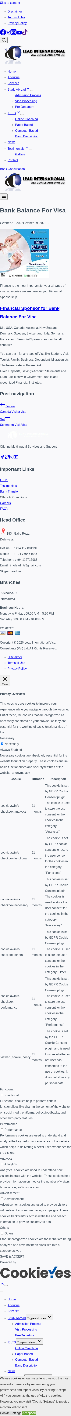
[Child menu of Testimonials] (30, 149)
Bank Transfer (9, 491)
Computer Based (26, 130)
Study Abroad (17, 1318)
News (11, 142)
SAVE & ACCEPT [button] (12, 1256)
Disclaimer (15, 11)
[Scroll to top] (2, 1285)
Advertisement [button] (9, 1193)
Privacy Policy (17, 23)
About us (14, 77)
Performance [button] (8, 1124)
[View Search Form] (4, 40)
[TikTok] (25, 34)
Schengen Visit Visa (13, 422)
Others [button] (4, 1227)
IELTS (4, 480)
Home (12, 71)
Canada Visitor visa (13, 409)
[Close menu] (1, 1291)
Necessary (12, 744)
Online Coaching (26, 119)
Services (13, 83)
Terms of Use (16, 17)
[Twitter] (8, 34)
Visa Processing (26, 101)
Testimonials (8, 485)
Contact (13, 160)
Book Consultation (12, 169)
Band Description (26, 136)
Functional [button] (7, 1089)
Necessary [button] (7, 738)
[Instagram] (13, 34)
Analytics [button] (6, 1158)
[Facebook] (3, 34)
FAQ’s (4, 508)
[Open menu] (4, 196)
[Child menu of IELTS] (21, 114)
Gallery (20, 154)
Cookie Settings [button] (10, 1413)
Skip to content (10, 2)
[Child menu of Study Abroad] (31, 90)
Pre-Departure (24, 106)
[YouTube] (19, 34)
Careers (5, 503)
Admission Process (28, 95)
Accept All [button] (29, 1413)
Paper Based (24, 124)
